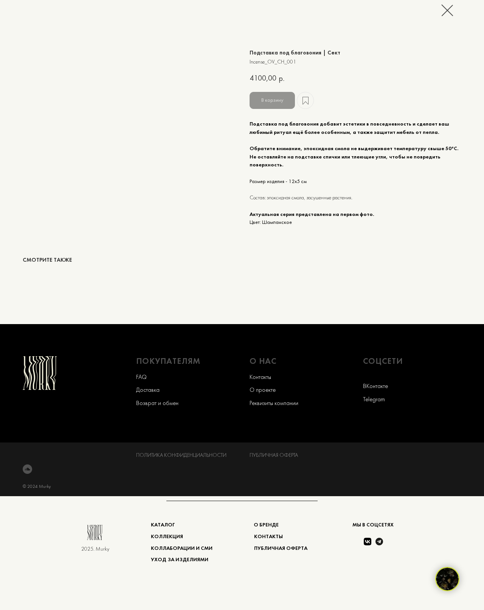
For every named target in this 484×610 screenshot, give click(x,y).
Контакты (260, 377)
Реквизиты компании (274, 403)
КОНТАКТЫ (268, 536)
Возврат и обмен (157, 403)
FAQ (141, 377)
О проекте (263, 390)
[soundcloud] (27, 469)
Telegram (374, 400)
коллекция (167, 536)
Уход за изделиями (179, 559)
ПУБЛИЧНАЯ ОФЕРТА (274, 455)
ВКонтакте (375, 386)
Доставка (148, 390)
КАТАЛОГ (163, 525)
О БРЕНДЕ (266, 525)
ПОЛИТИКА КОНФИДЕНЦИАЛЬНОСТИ (181, 455)
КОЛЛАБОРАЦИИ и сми (182, 548)
